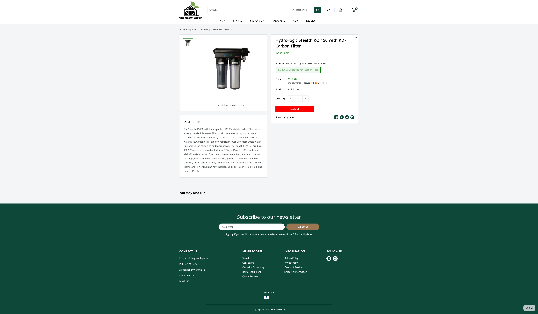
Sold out (294, 109)
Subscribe (303, 226)
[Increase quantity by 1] (306, 99)
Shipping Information (295, 271)
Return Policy (291, 258)
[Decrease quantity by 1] (291, 99)
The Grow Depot (277, 309)
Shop (236, 21)
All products (193, 29)
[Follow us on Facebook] (328, 258)
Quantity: (280, 98)
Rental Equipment (251, 271)
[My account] (340, 9)
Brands (310, 21)
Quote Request (250, 276)
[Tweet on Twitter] (347, 117)
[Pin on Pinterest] (342, 117)
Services (277, 21)
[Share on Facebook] (336, 117)
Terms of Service (293, 267)
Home (221, 21)
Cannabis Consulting (253, 267)
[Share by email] (352, 117)
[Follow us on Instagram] (335, 258)
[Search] (317, 10)
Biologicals (257, 21)
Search (246, 258)
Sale (295, 21)
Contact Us (248, 262)
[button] (321, 83)
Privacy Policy (291, 262)
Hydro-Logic (282, 53)
